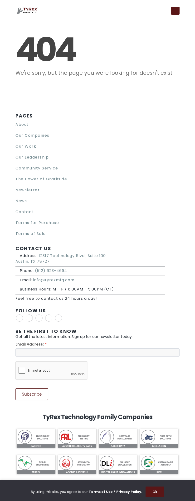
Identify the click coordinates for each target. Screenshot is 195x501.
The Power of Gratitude (41, 179)
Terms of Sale (30, 233)
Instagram (48, 318)
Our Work (25, 146)
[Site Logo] (27, 10)
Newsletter (27, 190)
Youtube (39, 318)
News (21, 201)
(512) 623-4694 (51, 270)
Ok (154, 491)
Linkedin (58, 318)
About (22, 124)
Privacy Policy (128, 491)
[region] (97, 490)
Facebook (19, 318)
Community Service (36, 168)
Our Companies (32, 135)
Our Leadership (32, 157)
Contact (24, 212)
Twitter (29, 318)
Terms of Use (101, 491)
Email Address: (31, 344)
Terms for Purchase (37, 222)
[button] (164, 10)
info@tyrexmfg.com (53, 280)
